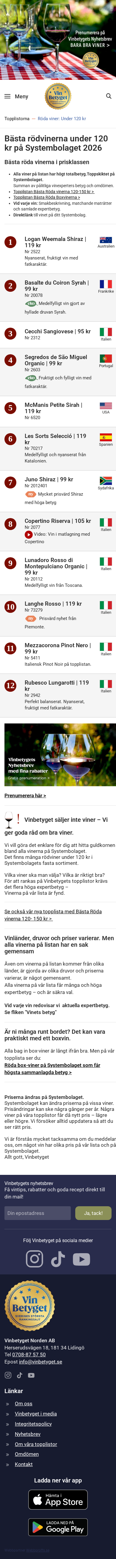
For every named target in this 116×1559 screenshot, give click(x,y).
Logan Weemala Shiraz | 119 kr (55, 242)
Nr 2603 (58, 378)
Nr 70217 (55, 455)
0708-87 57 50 (29, 1355)
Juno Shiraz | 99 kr (49, 479)
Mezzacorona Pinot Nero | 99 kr (58, 648)
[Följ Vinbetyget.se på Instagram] (34, 1259)
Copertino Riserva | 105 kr (58, 520)
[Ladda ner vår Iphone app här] (58, 1499)
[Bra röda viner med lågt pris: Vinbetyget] (58, 39)
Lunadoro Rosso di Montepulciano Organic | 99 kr (56, 566)
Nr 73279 (50, 618)
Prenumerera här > (25, 795)
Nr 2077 (57, 534)
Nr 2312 (34, 337)
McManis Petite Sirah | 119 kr (53, 408)
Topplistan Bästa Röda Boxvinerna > (46, 197)
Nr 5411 (58, 661)
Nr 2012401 (54, 494)
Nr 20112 (54, 582)
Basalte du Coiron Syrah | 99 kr (57, 285)
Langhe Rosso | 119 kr (53, 603)
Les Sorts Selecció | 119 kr (55, 439)
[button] (16, 96)
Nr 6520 (34, 417)
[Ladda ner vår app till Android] (58, 1527)
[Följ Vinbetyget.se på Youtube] (81, 1259)
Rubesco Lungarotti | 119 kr (57, 685)
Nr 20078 (55, 304)
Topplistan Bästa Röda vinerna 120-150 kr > (54, 191)
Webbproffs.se (37, 1550)
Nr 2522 (51, 258)
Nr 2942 (54, 702)
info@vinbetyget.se (40, 1362)
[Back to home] (58, 96)
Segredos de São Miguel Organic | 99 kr (56, 360)
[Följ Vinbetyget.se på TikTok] (58, 1259)
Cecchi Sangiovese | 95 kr (58, 331)
